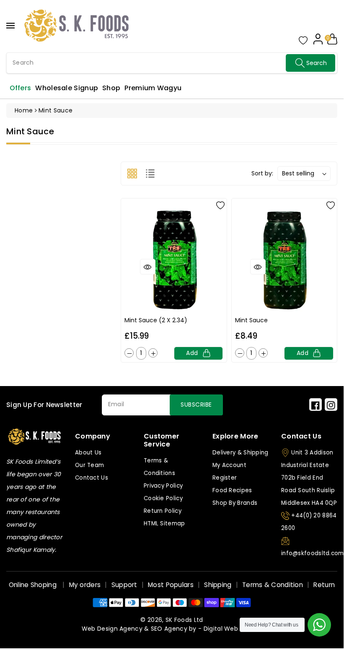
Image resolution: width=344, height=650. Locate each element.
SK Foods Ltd (184, 620)
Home (24, 110)
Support (124, 584)
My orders (85, 584)
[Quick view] (147, 266)
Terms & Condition (272, 584)
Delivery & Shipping (240, 453)
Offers (20, 88)
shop (111, 88)
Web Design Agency (112, 628)
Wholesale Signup (66, 88)
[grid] (132, 173)
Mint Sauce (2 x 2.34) (155, 320)
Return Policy (162, 511)
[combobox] (171, 62)
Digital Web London (233, 628)
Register (224, 478)
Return (324, 584)
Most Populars (171, 584)
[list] (150, 173)
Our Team (89, 465)
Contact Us (91, 478)
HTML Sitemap (164, 523)
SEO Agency (169, 628)
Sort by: (262, 173)
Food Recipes (232, 490)
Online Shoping (34, 584)
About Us (88, 453)
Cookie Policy (163, 498)
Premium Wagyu (152, 88)
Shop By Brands (234, 503)
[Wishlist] (220, 205)
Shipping (217, 584)
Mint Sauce (251, 320)
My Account (229, 465)
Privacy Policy (163, 486)
